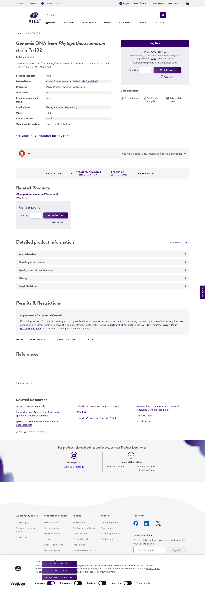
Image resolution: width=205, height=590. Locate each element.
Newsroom (106, 528)
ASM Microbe (144, 415)
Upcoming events (110, 522)
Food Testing (144, 421)
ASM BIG (81, 412)
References (146, 173)
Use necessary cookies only (59, 577)
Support (32, 3)
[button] (163, 15)
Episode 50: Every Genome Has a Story (98, 406)
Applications (50, 22)
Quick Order (172, 3)
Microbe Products (88, 22)
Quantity (133, 70)
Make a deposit (52, 550)
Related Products (59, 173)
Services (107, 22)
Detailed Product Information (88, 173)
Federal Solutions (125, 22)
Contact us (107, 539)
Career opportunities (112, 533)
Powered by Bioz (25, 383)
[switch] (78, 583)
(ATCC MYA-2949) (90, 81)
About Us (160, 22)
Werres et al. (37, 194)
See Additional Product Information (43, 136)
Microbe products (54, 533)
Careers (19, 3)
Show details (143, 583)
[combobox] (102, 15)
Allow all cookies (59, 563)
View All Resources (30, 432)
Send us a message (74, 466)
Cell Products (68, 22)
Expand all (181, 242)
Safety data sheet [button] (176, 100)
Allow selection (59, 570)
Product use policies (84, 528)
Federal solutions (53, 544)
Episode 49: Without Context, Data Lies (98, 418)
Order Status (158, 3)
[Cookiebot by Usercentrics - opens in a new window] (18, 584)
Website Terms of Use (84, 550)
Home (19, 33)
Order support (23, 522)
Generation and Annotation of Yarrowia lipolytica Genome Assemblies (37, 414)
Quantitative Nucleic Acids (30, 406)
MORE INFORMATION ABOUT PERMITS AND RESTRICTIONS (53, 339)
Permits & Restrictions (118, 173)
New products (51, 522)
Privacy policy (80, 522)
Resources (144, 22)
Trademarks (79, 544)
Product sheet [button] (132, 98)
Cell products (51, 528)
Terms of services (82, 539)
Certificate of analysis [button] (154, 100)
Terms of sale (80, 533)
